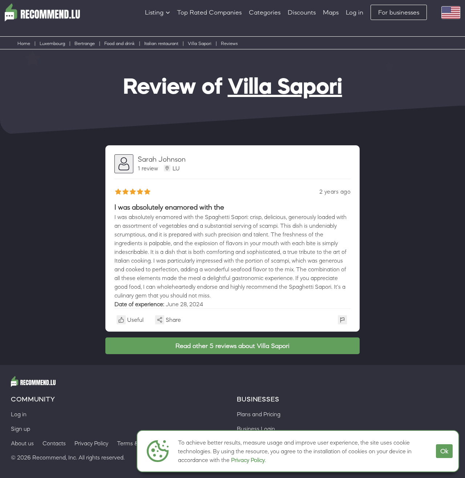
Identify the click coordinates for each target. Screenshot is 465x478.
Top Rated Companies (209, 12)
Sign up (20, 429)
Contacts (54, 443)
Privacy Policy (248, 460)
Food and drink (119, 43)
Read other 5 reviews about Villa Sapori (232, 346)
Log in (354, 12)
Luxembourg (52, 43)
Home (23, 43)
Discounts (302, 12)
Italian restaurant (161, 43)
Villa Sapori (199, 43)
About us (22, 443)
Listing (154, 12)
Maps (331, 12)
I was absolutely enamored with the (169, 207)
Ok (444, 451)
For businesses (398, 12)
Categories (264, 12)
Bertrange (84, 43)
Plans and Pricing (258, 414)
